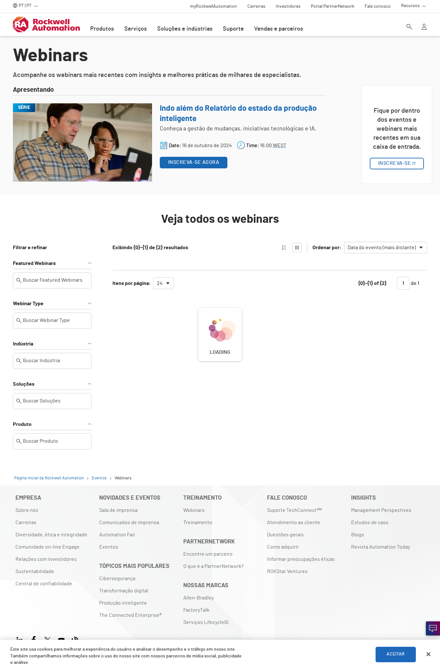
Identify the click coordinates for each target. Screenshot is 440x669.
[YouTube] (61, 639)
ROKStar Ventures (287, 571)
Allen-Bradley (198, 597)
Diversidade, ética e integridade (51, 534)
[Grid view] (297, 247)
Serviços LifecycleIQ (205, 622)
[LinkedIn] (21, 639)
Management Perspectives (381, 510)
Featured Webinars (34, 263)
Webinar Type (28, 303)
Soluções (23, 384)
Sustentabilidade (34, 571)
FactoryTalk (196, 610)
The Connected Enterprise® (130, 615)
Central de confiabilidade (43, 583)
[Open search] (409, 27)
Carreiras (25, 522)
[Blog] (75, 639)
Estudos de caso (369, 522)
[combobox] (385, 247)
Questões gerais (285, 534)
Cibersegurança (117, 578)
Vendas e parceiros (278, 29)
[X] (47, 639)
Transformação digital (123, 590)
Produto (22, 424)
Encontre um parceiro (208, 554)
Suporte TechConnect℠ (294, 510)
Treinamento (197, 522)
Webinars (194, 510)
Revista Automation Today (380, 547)
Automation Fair (117, 534)
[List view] (284, 247)
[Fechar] (428, 654)
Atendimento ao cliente (293, 522)
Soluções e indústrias (185, 29)
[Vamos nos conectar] (433, 628)
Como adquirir (283, 547)
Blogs (357, 534)
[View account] (424, 27)
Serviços (135, 29)
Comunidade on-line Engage (47, 547)
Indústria (23, 343)
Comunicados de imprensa (129, 522)
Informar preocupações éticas (301, 559)
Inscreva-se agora (193, 162)
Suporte (233, 29)
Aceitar (396, 654)
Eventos (108, 547)
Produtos (102, 29)
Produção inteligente (123, 603)
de (414, 283)
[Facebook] (34, 639)
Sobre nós (26, 510)
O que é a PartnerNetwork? (213, 566)
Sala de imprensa (118, 510)
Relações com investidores (46, 559)
